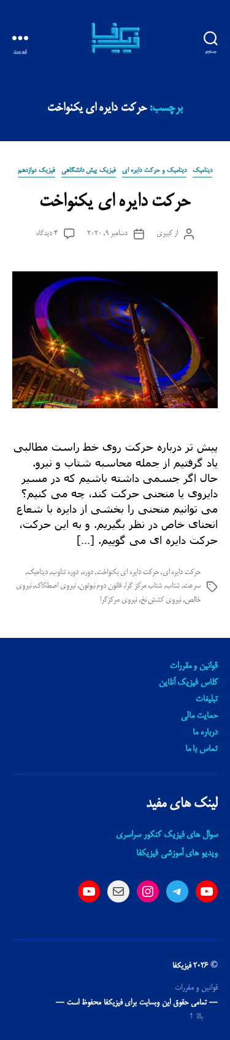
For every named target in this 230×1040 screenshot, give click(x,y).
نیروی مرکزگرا (118, 600)
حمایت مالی (199, 715)
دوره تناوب (65, 572)
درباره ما (205, 732)
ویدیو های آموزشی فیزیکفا (177, 853)
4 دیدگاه (47, 233)
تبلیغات (207, 699)
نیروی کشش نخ (161, 600)
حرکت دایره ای (182, 572)
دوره (87, 572)
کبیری (164, 233)
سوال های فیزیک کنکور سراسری (167, 834)
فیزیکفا (181, 966)
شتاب (173, 586)
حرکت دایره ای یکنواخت (115, 202)
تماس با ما (201, 749)
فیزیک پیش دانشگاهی (88, 170)
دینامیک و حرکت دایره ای (154, 170)
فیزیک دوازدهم (36, 170)
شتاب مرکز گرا (144, 586)
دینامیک (202, 170)
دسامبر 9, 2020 (107, 233)
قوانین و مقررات (194, 666)
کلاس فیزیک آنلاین (188, 682)
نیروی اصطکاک (54, 586)
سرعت (192, 586)
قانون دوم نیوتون (100, 586)
